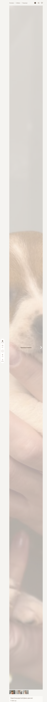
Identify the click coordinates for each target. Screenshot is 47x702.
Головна (11, 3)
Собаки (18, 3)
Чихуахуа (24, 3)
